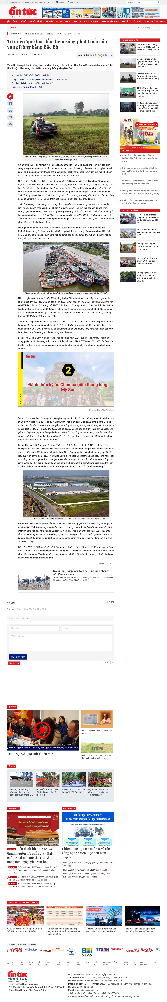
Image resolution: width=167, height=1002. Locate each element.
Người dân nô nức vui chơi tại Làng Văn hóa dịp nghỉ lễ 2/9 (98, 792)
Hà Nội (26, 34)
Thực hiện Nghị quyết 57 (147, 21)
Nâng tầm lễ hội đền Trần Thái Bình (27, 87)
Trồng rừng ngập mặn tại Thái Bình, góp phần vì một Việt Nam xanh (81, 572)
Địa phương (15, 34)
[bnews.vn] (70, 952)
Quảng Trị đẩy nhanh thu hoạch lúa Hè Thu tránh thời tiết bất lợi (96, 756)
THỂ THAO (78, 21)
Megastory (11, 849)
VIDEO (162, 21)
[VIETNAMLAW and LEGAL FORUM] (28, 951)
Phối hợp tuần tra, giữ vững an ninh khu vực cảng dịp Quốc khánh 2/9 (21, 792)
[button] (110, 780)
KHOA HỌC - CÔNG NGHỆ (110, 21)
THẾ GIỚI (22, 21)
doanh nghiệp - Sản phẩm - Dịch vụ (23, 903)
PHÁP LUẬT (48, 21)
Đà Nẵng (50, 34)
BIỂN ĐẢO (125, 21)
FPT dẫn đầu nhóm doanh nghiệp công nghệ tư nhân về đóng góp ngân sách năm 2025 (63, 931)
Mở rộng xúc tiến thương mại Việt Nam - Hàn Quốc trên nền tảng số (101, 930)
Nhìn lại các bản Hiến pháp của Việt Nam (96, 732)
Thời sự (14, 21)
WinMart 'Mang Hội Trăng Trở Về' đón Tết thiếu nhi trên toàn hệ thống (24, 930)
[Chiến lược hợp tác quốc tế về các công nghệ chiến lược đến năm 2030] (88, 829)
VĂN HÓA (58, 21)
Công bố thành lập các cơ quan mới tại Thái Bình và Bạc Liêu (38, 79)
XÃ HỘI (39, 21)
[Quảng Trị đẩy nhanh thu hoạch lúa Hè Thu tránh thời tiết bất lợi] (97, 744)
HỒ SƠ (86, 21)
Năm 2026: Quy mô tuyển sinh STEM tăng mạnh (84, 870)
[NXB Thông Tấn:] (55, 952)
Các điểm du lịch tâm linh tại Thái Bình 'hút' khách (33, 83)
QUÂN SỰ (94, 21)
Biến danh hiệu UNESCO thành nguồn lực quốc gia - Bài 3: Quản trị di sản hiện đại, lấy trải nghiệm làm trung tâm (33, 870)
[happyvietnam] (40, 949)
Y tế (133, 21)
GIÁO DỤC (68, 21)
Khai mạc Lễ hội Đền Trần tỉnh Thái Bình (29, 75)
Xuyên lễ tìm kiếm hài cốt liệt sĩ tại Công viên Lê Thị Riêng (47, 792)
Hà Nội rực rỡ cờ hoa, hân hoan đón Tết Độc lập (73, 790)
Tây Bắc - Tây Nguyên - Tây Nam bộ (69, 34)
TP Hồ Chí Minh (37, 34)
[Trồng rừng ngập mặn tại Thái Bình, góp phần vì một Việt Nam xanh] (34, 579)
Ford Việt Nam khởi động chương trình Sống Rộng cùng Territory (140, 930)
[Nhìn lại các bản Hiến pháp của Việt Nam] (97, 719)
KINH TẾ (32, 21)
